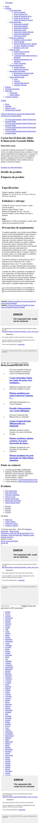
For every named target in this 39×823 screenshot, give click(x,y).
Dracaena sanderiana (17, 38)
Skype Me (4, 543)
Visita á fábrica (15, 95)
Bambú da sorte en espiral (23, 40)
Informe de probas (11, 524)
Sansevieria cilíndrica (21, 28)
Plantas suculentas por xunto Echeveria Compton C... (21, 395)
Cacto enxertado (19, 53)
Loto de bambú (19, 42)
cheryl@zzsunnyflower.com (27, 481)
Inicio (7, 6)
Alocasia (17, 81)
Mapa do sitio (14, 531)
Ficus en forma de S (21, 14)
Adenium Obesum (20, 85)
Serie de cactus (15, 50)
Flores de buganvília (15, 535)
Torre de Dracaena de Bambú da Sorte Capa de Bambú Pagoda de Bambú (17, 306)
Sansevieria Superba (21, 26)
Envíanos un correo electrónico (11, 167)
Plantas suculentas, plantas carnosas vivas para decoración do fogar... (21, 440)
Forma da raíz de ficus (21, 18)
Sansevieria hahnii (20, 36)
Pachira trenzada (19, 67)
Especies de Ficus (7, 537)
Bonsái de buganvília (21, 75)
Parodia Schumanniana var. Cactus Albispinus (20, 409)
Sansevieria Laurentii (21, 24)
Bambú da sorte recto (21, 48)
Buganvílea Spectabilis (17, 71)
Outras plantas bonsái (17, 77)
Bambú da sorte (28, 535)
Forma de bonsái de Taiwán (23, 20)
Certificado (13, 93)
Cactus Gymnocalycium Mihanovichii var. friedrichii (20, 423)
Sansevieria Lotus (20, 30)
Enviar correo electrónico (9, 541)
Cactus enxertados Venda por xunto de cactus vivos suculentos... (21, 380)
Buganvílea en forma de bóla (24, 73)
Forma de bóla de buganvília (19, 533)
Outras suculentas (20, 63)
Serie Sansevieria (15, 22)
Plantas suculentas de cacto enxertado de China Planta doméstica (21, 457)
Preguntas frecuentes (12, 89)
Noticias (8, 87)
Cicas (16, 79)
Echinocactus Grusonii (21, 52)
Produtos (8, 8)
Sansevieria (5, 533)
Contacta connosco (11, 97)
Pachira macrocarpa (16, 65)
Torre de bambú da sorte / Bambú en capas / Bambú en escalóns (25, 45)
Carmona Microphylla (21, 83)
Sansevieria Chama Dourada (23, 32)
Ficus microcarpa (15, 10)
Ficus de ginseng (19, 12)
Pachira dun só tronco (21, 69)
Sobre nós (8, 91)
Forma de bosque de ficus (22, 16)
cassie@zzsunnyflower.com (27, 480)
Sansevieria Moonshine (22, 34)
